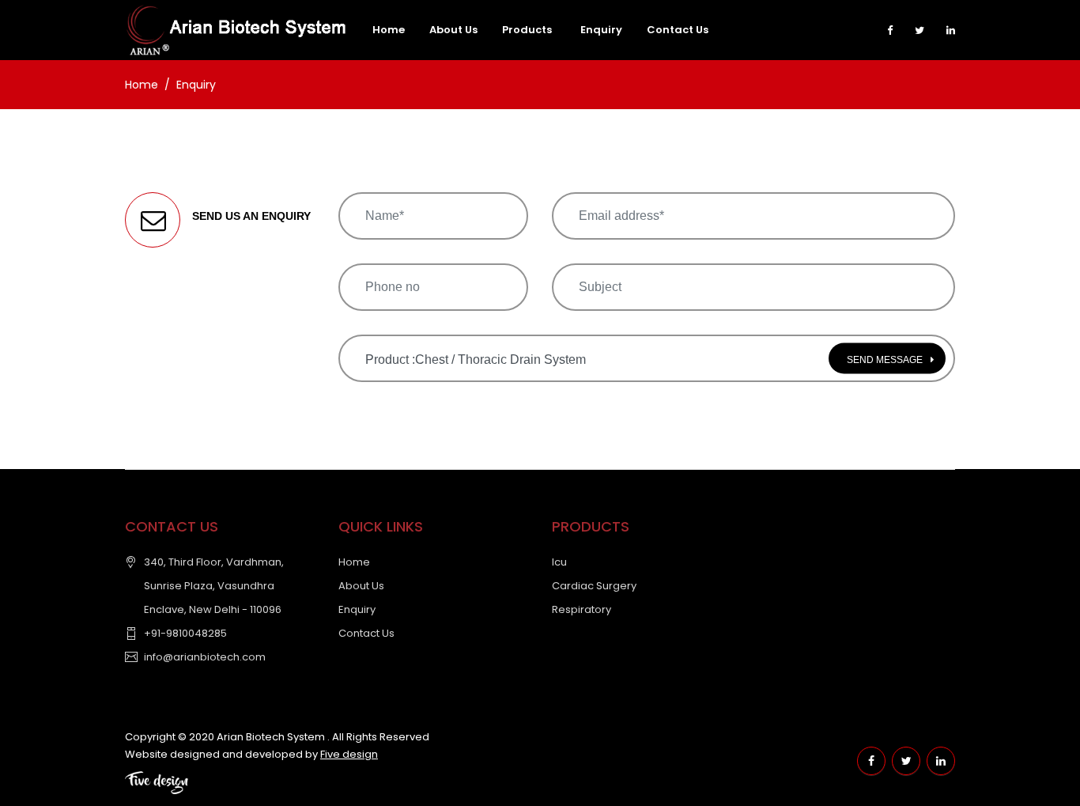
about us (453, 29)
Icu (559, 561)
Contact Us (677, 29)
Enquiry (601, 29)
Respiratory (581, 609)
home (388, 29)
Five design (349, 754)
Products (527, 29)
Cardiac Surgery (594, 585)
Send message (885, 359)
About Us (361, 585)
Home (141, 85)
